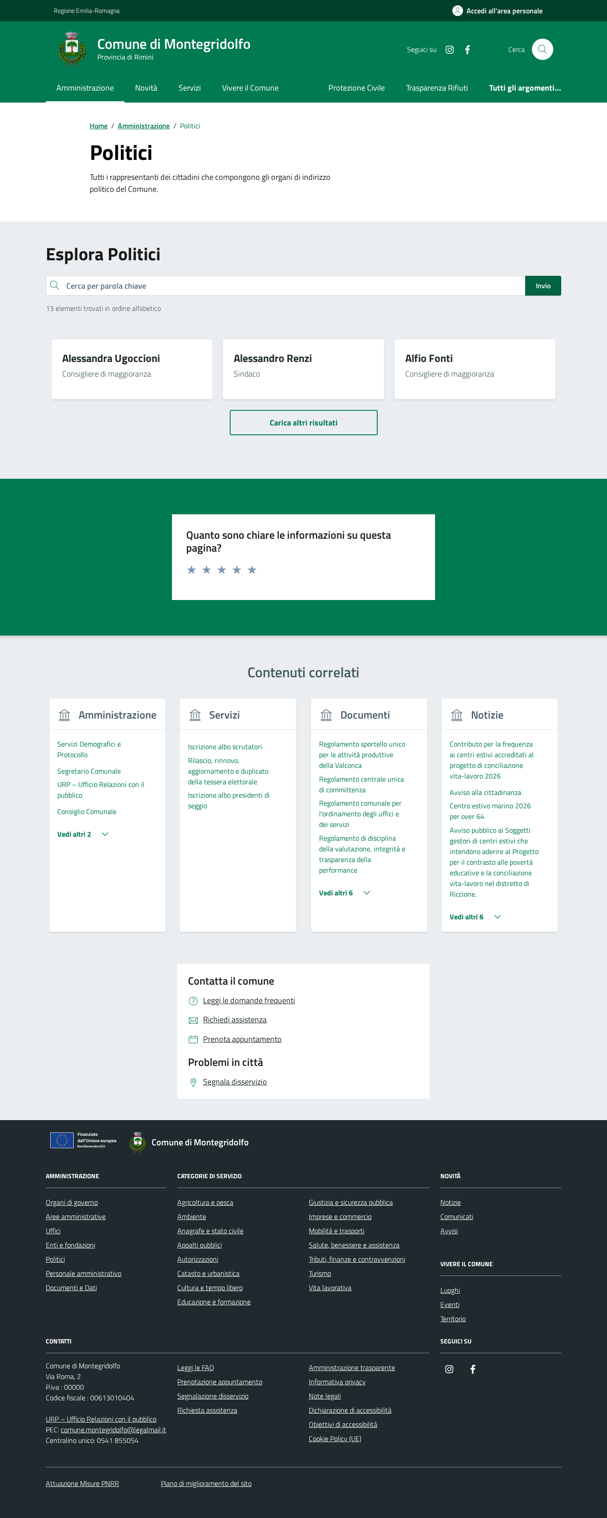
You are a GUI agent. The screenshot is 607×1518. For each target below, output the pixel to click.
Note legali (325, 1396)
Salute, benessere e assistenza (354, 1245)
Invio (543, 285)
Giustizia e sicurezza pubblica (351, 1202)
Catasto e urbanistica (208, 1273)
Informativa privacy (337, 1381)
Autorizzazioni (197, 1259)
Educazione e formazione (214, 1301)
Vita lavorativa (330, 1287)
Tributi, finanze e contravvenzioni (357, 1259)
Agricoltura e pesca (205, 1202)
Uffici (53, 1230)
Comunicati (456, 1216)
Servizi (190, 88)
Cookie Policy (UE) (335, 1438)
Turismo (320, 1273)
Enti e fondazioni (70, 1245)
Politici (55, 1259)
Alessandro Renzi (273, 358)
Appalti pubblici (199, 1245)
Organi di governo (72, 1202)
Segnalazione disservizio (212, 1396)
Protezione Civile (356, 88)
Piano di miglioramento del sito (206, 1483)
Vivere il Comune (250, 88)
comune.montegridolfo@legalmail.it (113, 1429)
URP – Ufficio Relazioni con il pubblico (101, 1419)
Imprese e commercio (340, 1216)
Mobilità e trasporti (336, 1230)
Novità (146, 88)
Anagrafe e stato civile (210, 1230)
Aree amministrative (76, 1216)
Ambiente (191, 1216)
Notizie (450, 1202)
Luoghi (450, 1290)
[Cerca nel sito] (542, 49)
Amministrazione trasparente (352, 1367)
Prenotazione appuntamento (219, 1381)
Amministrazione (85, 88)
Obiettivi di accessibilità (343, 1424)
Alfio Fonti (429, 358)
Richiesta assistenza (207, 1410)
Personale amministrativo (83, 1273)
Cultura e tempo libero (210, 1287)
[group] (107, 820)
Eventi (449, 1304)
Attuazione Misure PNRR (82, 1483)
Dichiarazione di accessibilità (350, 1410)
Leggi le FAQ (195, 1367)
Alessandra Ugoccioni (111, 358)
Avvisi (449, 1230)
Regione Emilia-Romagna (87, 10)
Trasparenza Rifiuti (437, 88)
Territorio (453, 1318)
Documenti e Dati (71, 1287)
